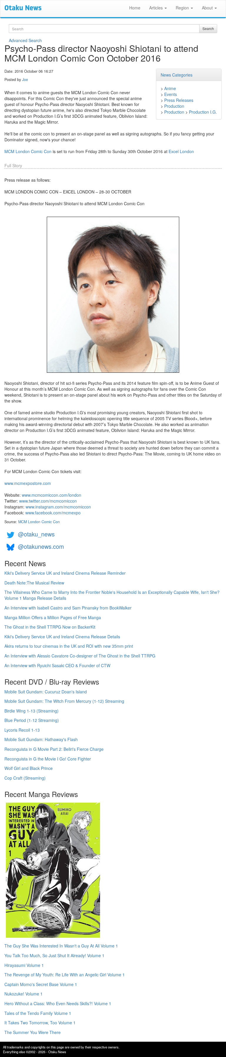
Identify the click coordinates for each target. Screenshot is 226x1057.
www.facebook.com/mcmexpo (53, 513)
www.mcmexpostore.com (27, 483)
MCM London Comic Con (27, 151)
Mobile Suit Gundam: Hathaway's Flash (41, 739)
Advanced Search (25, 40)
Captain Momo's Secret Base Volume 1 (40, 984)
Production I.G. (203, 112)
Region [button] (183, 8)
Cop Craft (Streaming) (25, 778)
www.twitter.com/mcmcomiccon (48, 501)
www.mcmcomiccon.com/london (51, 495)
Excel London (181, 151)
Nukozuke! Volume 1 (23, 994)
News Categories (176, 75)
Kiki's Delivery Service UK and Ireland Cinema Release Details (62, 636)
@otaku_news (36, 534)
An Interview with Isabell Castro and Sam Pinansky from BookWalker (68, 608)
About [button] (208, 8)
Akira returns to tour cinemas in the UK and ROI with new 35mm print (68, 646)
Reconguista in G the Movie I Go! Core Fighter (47, 759)
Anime (170, 88)
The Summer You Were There (32, 1032)
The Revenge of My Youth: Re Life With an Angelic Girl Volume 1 (64, 975)
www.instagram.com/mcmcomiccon (58, 507)
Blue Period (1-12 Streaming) (31, 720)
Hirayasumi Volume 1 (24, 965)
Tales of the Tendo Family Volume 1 (37, 1013)
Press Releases (178, 100)
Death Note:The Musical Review (34, 583)
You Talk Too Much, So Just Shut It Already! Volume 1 (54, 955)
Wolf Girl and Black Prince (28, 768)
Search (208, 28)
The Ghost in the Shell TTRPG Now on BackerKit (49, 627)
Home (134, 8)
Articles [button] (156, 8)
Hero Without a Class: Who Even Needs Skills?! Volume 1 (57, 1003)
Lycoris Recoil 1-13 (22, 730)
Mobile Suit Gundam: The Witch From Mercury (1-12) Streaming (64, 701)
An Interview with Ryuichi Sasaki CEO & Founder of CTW (57, 665)
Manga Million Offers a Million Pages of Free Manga (52, 617)
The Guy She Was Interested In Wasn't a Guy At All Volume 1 (61, 946)
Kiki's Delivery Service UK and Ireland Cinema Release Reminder (65, 573)
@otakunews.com (41, 546)
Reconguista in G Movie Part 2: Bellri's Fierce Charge (54, 749)
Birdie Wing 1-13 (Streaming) (31, 711)
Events (170, 94)
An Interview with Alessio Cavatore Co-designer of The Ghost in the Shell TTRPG (79, 656)
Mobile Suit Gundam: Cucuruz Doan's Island (45, 692)
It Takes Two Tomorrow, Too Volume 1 (40, 1022)
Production (174, 106)
